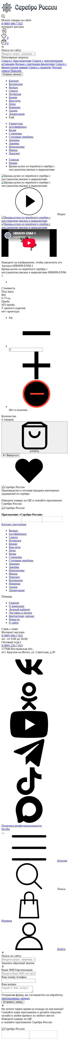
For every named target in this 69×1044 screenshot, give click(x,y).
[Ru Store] (52, 521)
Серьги (13, 537)
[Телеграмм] (29, 765)
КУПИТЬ (34, 451)
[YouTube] (29, 737)
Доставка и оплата (20, 612)
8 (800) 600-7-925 (12, 23)
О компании (16, 606)
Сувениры (15, 133)
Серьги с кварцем (40, 67)
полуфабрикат (18, 126)
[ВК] (29, 680)
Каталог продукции (13, 524)
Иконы (13, 150)
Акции (13, 586)
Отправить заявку (13, 1002)
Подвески (15, 540)
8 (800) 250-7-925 (12, 645)
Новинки (14, 583)
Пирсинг (16, 70)
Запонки (14, 140)
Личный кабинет (19, 609)
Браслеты (15, 547)
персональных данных (15, 998)
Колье (12, 130)
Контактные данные (21, 616)
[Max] (29, 822)
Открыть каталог (12, 74)
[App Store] (32, 521)
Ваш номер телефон (13, 977)
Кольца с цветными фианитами (35, 64)
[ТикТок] (29, 794)
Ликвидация (16, 590)
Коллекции (16, 580)
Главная (14, 159)
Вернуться (12, 455)
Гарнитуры (16, 123)
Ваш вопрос (9, 984)
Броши (13, 162)
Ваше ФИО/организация (16, 969)
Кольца (13, 530)
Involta (5, 829)
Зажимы (14, 143)
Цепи (12, 550)
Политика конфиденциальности (21, 825)
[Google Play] (11, 521)
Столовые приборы (21, 136)
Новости (14, 619)
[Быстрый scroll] (2, 833)
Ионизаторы (16, 146)
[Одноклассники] (29, 708)
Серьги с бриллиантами (16, 60)
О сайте (14, 622)
